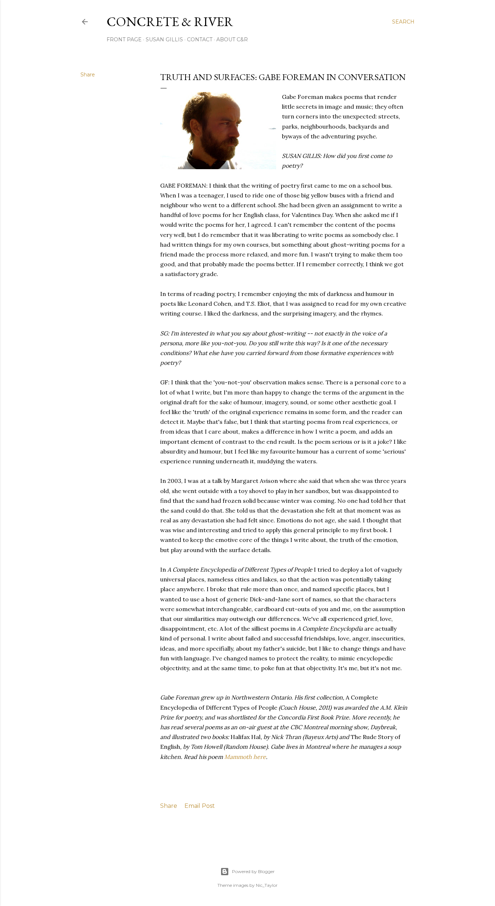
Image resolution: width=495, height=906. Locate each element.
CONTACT (199, 39)
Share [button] (87, 74)
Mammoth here (245, 756)
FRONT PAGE (124, 39)
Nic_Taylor (267, 885)
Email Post (199, 805)
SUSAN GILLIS (164, 39)
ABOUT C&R (232, 39)
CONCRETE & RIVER (170, 21)
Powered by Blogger (253, 871)
